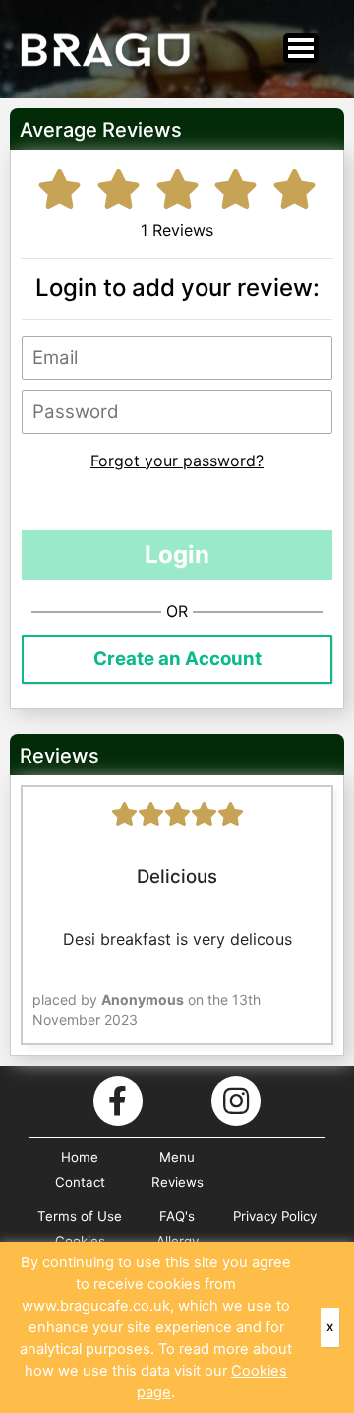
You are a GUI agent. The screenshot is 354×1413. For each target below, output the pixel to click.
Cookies (80, 1241)
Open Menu (301, 48)
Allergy (177, 1241)
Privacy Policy (275, 1216)
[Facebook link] (118, 1101)
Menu (177, 1157)
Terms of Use (79, 1216)
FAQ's (177, 1216)
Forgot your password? (177, 460)
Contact (80, 1182)
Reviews (177, 1182)
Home (79, 1157)
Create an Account (177, 658)
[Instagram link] (236, 1101)
